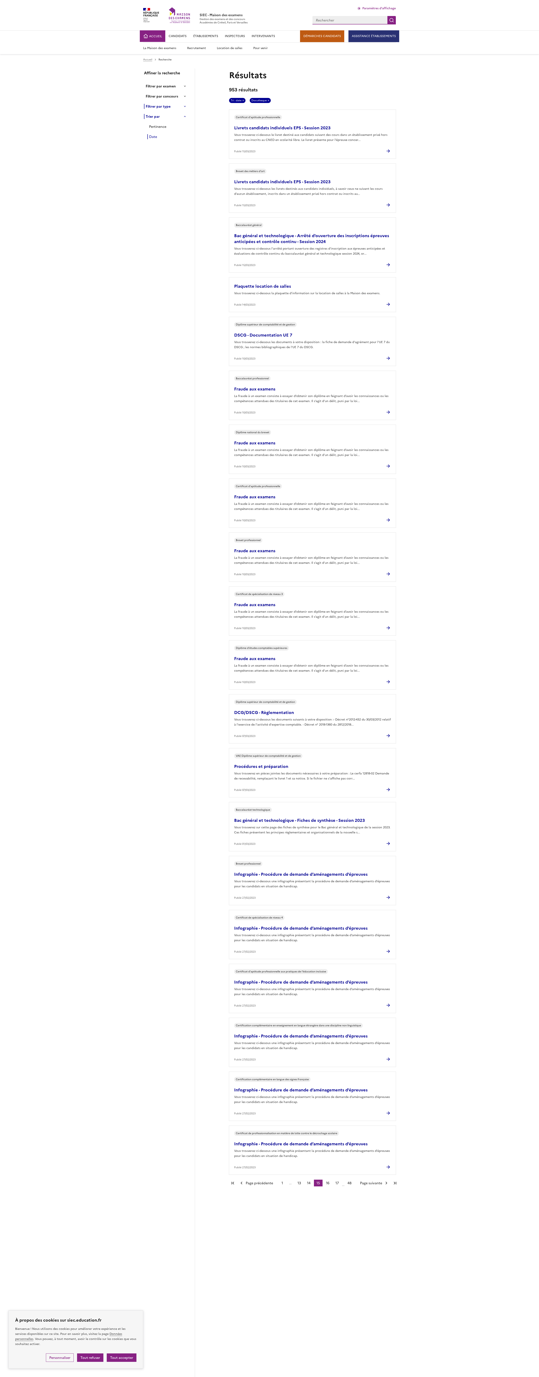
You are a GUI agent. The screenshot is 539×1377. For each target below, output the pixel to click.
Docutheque (259, 100)
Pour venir (260, 48)
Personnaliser (59, 1357)
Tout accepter (121, 1357)
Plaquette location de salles (262, 286)
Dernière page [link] (395, 1183)
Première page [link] (232, 1183)
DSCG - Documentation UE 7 (263, 335)
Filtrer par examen (161, 86)
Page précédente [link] (259, 1183)
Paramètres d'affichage (379, 8)
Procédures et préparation (261, 766)
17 (337, 1183)
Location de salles (229, 48)
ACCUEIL (155, 36)
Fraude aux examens (254, 389)
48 (349, 1183)
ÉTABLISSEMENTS (205, 36)
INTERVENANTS (263, 36)
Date (153, 136)
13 (299, 1183)
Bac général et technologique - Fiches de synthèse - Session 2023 (299, 820)
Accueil (147, 59)
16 (328, 1183)
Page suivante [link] (371, 1183)
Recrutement (196, 48)
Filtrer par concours (162, 96)
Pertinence (157, 126)
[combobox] (349, 20)
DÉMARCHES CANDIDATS (322, 36)
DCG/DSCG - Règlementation (264, 712)
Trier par (153, 116)
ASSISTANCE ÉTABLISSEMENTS (374, 36)
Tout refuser (90, 1357)
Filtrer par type (158, 106)
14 (309, 1183)
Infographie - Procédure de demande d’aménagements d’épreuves (301, 874)
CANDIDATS (178, 36)
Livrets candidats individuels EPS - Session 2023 (282, 128)
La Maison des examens (159, 48)
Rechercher (391, 20)
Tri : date (236, 100)
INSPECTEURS (235, 36)
